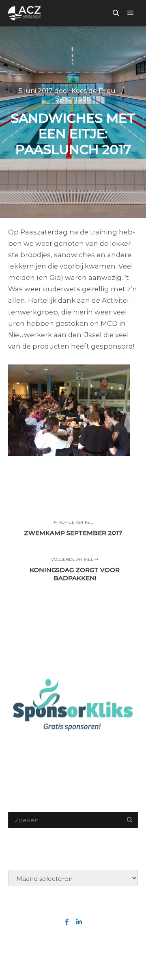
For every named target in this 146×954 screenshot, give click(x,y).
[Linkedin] (79, 922)
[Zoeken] (116, 13)
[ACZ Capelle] (24, 13)
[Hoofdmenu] (130, 13)
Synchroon (73, 98)
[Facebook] (67, 922)
